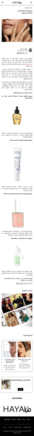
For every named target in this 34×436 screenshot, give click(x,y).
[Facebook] (26, 53)
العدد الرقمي (7, 419)
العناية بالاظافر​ (20, 283)
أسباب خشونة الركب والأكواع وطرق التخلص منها (9, 361)
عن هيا (4, 427)
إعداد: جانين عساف (22, 50)
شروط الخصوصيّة (27, 427)
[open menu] (28, 2)
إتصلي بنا (10, 427)
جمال (24, 419)
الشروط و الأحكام (17, 427)
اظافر (25, 283)
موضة (28, 419)
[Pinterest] (21, 53)
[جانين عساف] (30, 50)
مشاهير (19, 419)
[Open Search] (2, 2)
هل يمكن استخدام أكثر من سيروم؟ (24, 360)
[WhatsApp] (18, 53)
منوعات (14, 419)
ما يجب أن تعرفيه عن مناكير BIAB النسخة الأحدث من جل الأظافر (18, 279)
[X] (24, 53)
